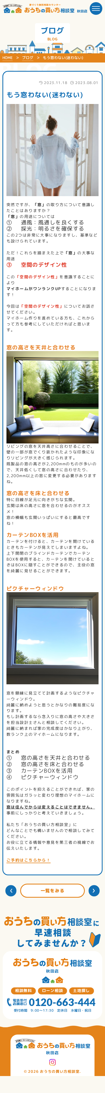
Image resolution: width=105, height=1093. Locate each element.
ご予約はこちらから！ (28, 860)
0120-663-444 (62, 1002)
